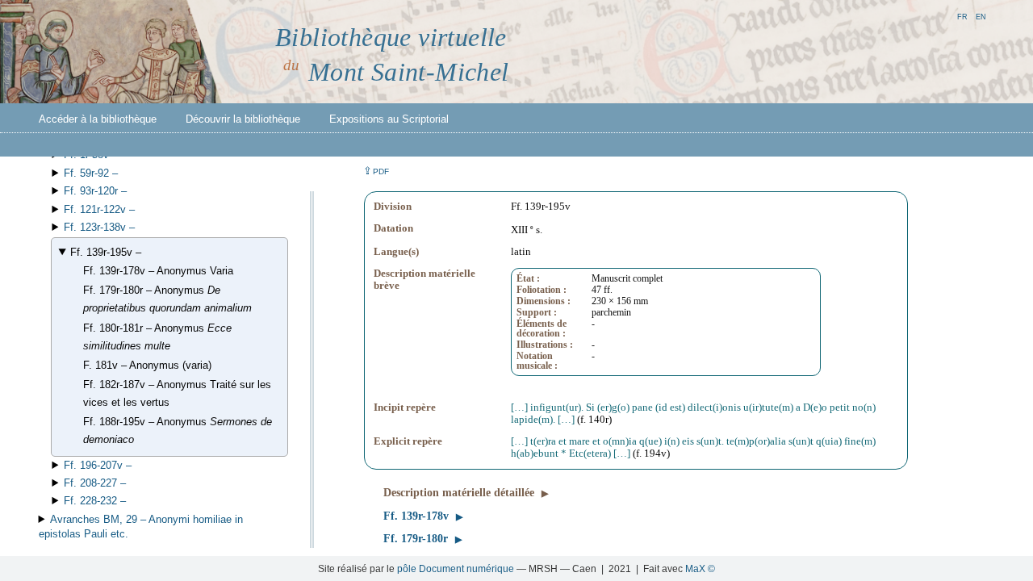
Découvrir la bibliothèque (243, 119)
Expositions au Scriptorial (389, 119)
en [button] (981, 16)
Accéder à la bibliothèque (98, 119)
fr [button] (962, 16)
